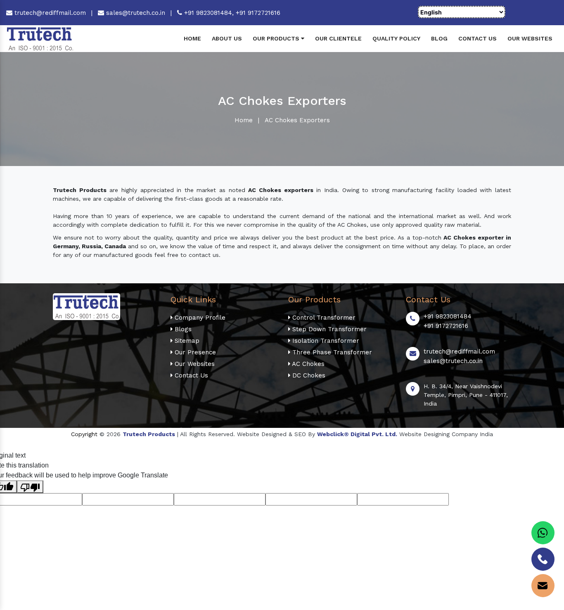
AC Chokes (307, 364)
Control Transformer (322, 317)
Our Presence (194, 352)
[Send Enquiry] (543, 585)
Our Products (277, 38)
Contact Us (477, 38)
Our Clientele (338, 38)
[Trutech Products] (39, 38)
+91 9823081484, (209, 13)
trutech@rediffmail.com (49, 13)
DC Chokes (307, 375)
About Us (227, 38)
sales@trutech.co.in (134, 13)
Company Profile (199, 317)
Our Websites (529, 38)
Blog (439, 38)
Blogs (182, 329)
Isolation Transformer (324, 340)
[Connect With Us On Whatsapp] (543, 532)
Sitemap (186, 340)
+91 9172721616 (258, 13)
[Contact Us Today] (543, 559)
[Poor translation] (30, 486)
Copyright (84, 434)
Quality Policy (396, 38)
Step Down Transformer (328, 329)
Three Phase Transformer (331, 352)
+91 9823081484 (448, 316)
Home (192, 38)
